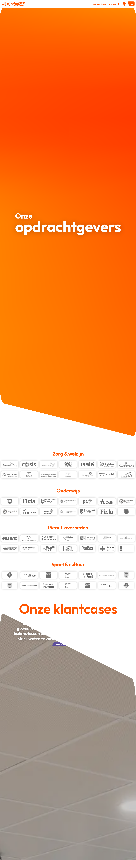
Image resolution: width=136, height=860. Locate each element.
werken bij (114, 4)
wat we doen (99, 4)
